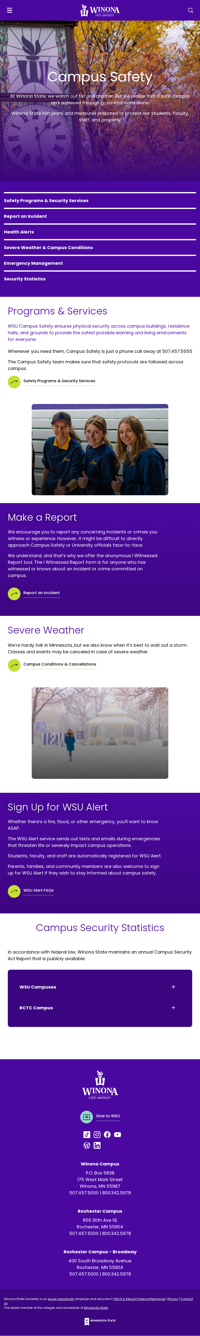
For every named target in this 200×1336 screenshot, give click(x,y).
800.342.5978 (116, 1193)
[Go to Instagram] (99, 1134)
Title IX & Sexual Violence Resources (139, 1299)
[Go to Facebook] (109, 1134)
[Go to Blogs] (88, 1145)
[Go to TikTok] (88, 1134)
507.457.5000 (84, 1193)
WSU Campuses (38, 987)
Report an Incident (25, 216)
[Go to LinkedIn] (99, 1145)
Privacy (173, 1299)
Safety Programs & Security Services (46, 200)
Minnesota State (96, 1308)
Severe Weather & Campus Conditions (48, 247)
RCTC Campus (36, 1008)
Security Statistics (25, 279)
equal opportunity (61, 1299)
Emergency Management (33, 263)
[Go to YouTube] (119, 1134)
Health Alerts (19, 232)
